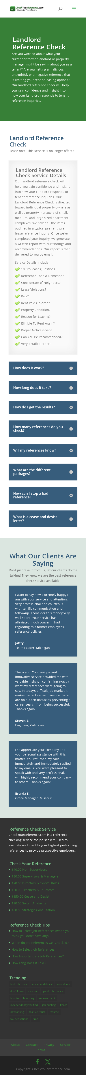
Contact (32, 1045)
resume (54, 1012)
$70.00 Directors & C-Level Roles (35, 883)
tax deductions (19, 1019)
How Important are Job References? (38, 956)
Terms (40, 1050)
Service (65, 1045)
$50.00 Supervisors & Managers (35, 876)
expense (33, 991)
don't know (17, 991)
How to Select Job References (33, 949)
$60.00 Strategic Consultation (33, 910)
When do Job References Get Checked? (40, 943)
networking (17, 1012)
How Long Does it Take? (29, 963)
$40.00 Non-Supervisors (29, 869)
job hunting (49, 1005)
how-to (14, 998)
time (35, 1019)
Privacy (48, 1045)
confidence (64, 984)
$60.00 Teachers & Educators (33, 890)
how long (28, 998)
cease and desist (42, 984)
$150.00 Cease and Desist (30, 896)
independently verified (24, 1005)
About (15, 1045)
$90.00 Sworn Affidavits (29, 903)
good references (53, 991)
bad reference (19, 984)
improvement (47, 998)
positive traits (36, 1012)
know (63, 1005)
